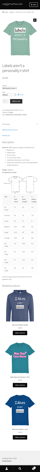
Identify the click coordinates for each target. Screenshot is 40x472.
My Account (6, 468)
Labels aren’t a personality (14, 114)
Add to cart (16, 101)
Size (3, 92)
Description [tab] (6, 124)
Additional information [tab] (10, 130)
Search (20, 468)
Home (6, 12)
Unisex (25, 114)
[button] (34, 20)
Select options (20, 333)
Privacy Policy (6, 461)
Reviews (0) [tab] (6, 135)
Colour (4, 85)
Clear (21, 95)
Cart (31, 467)
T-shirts (11, 12)
